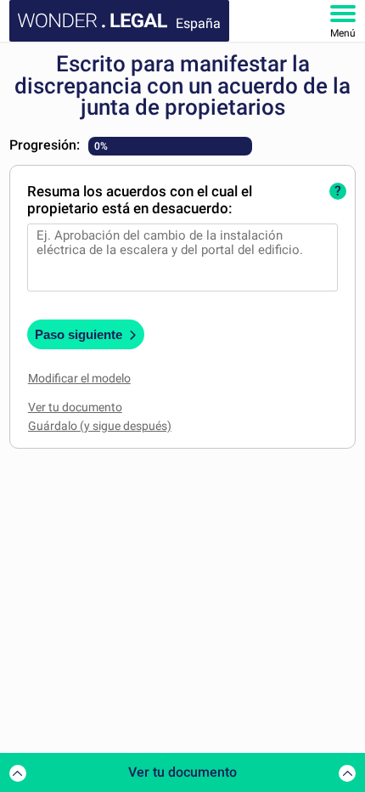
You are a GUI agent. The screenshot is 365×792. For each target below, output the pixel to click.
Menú (343, 33)
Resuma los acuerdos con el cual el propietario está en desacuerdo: (139, 200)
